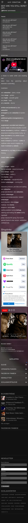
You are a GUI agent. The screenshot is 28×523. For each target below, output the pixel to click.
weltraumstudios (19, 509)
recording (17, 503)
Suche (3, 364)
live (7, 500)
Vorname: (3, 471)
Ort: (2, 480)
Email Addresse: (5, 462)
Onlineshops (8, 348)
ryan (4, 98)
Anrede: (3, 467)
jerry (5, 103)
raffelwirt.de (5, 223)
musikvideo (10, 503)
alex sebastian (6, 21)
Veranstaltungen (8, 369)
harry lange (4, 497)
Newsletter (6, 378)
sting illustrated (5, 506)
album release (4, 494)
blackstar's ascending (20, 494)
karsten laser (20, 497)
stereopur (23, 503)
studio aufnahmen (19, 506)
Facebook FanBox (8, 373)
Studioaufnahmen (5, 509)
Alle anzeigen (5, 423)
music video (4, 503)
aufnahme (11, 494)
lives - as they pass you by (15, 500)
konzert (3, 500)
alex (5, 92)
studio (12, 506)
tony (4, 100)
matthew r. (19, 130)
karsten (5, 128)
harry (4, 95)
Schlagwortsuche (9, 382)
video (12, 509)
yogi (12, 150)
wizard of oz (4, 511)
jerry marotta (12, 497)
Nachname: (3, 475)
